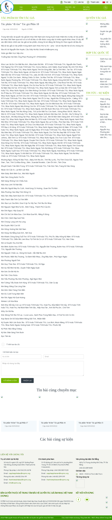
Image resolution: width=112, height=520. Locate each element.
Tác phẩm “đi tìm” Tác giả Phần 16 (53, 423)
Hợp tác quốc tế (50, 8)
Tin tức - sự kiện (70, 8)
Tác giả (21, 8)
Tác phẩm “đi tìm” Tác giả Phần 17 (15, 423)
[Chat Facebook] (108, 497)
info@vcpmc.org (51, 49)
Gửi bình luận (10, 380)
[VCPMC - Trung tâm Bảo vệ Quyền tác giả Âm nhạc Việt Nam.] (7, 7)
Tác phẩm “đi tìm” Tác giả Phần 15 (91, 423)
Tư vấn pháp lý (86, 8)
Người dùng (34, 8)
